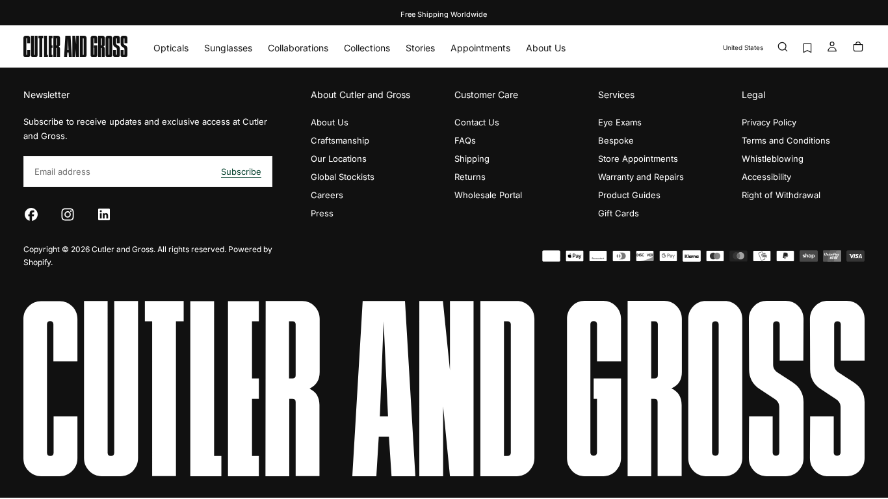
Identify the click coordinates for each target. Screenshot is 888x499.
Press (322, 213)
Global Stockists (342, 177)
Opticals (171, 47)
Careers (327, 195)
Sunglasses (228, 47)
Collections (367, 47)
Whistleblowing (772, 158)
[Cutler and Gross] (444, 388)
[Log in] (832, 47)
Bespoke (616, 140)
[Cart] (858, 47)
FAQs (465, 140)
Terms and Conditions (786, 140)
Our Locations (339, 158)
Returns (470, 177)
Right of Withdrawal (781, 195)
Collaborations (298, 47)
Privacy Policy (769, 122)
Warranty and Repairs (641, 177)
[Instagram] (67, 214)
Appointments (480, 47)
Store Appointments (638, 158)
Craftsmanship (340, 140)
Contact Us (476, 122)
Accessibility (766, 177)
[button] (743, 48)
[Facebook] (31, 214)
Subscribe (241, 171)
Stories (420, 47)
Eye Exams (620, 122)
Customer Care (486, 94)
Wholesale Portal (488, 195)
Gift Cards (618, 213)
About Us (546, 47)
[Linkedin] (104, 214)
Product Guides (629, 195)
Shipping (472, 158)
